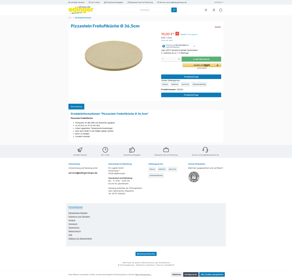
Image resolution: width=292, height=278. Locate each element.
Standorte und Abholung (79, 216)
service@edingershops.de (176, 2)
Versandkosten (164, 263)
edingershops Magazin (77, 213)
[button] (202, 66)
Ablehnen (176, 274)
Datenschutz (73, 227)
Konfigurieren (191, 274)
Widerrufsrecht (74, 231)
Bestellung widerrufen (146, 254)
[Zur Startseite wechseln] (81, 10)
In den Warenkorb (201, 59)
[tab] (76, 106)
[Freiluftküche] (217, 26)
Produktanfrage (191, 77)
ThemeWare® (169, 265)
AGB (70, 235)
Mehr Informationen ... (143, 274)
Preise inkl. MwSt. (167, 40)
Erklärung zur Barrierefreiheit (80, 238)
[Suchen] (174, 10)
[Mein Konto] (214, 10)
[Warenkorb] (221, 10)
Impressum (72, 224)
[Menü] (206, 10)
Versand (71, 220)
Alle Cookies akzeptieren (212, 274)
